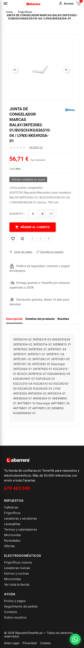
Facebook (32, 238)
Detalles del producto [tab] (40, 318)
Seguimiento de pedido (21, 606)
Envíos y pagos (15, 601)
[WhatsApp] (75, 639)
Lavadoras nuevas (17, 568)
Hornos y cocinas (16, 573)
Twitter (40, 238)
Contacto (10, 612)
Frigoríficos (12, 513)
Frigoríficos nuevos (18, 562)
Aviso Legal (11, 643)
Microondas (12, 535)
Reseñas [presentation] (63, 318)
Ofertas (9, 546)
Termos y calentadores (20, 529)
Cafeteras (11, 507)
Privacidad (29, 643)
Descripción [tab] (14, 318)
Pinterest (48, 238)
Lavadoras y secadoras (20, 518)
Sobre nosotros (15, 617)
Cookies (45, 643)
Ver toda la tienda (16, 584)
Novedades (12, 540)
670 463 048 (17, 488)
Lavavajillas (12, 524)
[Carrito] (78, 4)
